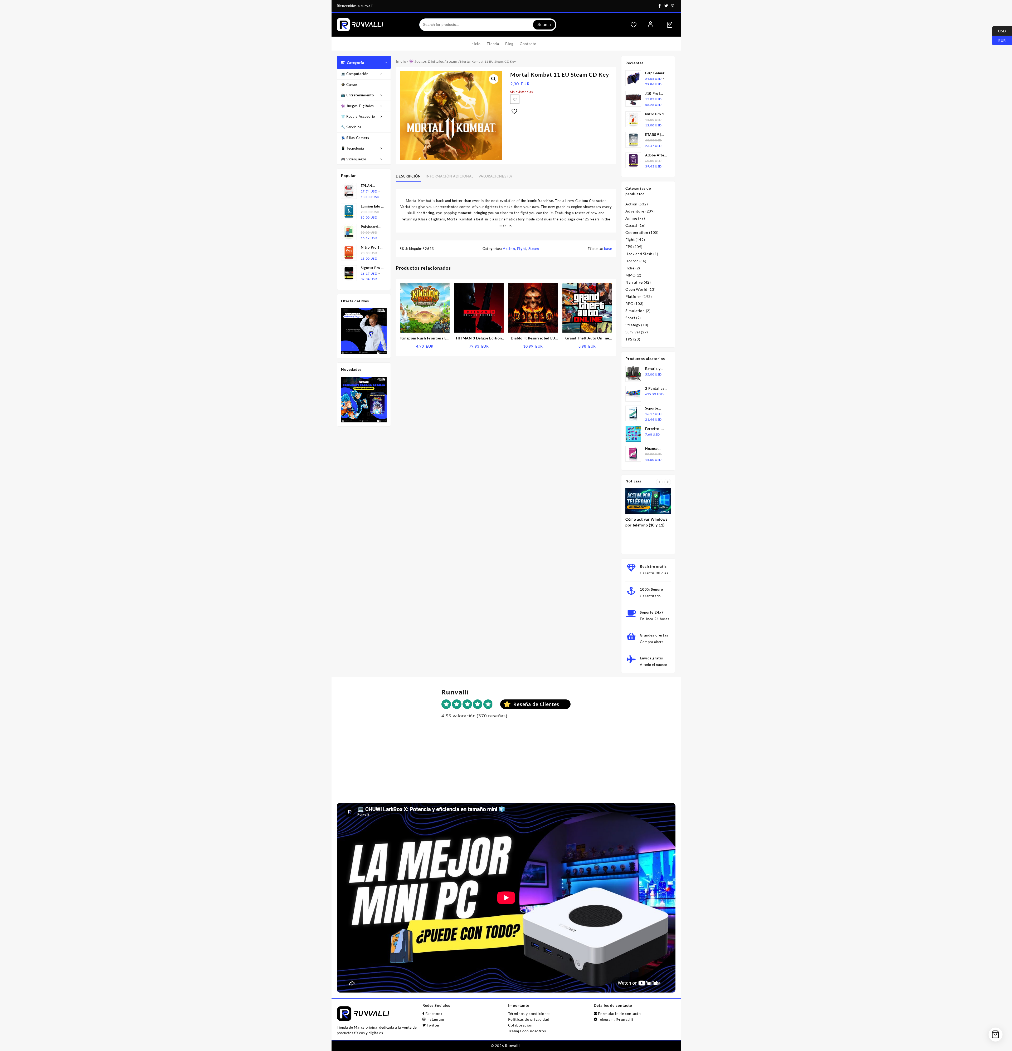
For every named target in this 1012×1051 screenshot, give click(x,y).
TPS (628, 339)
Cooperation (636, 232)
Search (544, 24)
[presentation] (659, 482)
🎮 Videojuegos (354, 159)
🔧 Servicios (351, 127)
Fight (522, 248)
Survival (632, 332)
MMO (630, 275)
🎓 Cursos (349, 84)
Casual (631, 225)
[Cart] (669, 25)
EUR (999, 40)
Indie (630, 268)
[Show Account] (650, 24)
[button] (493, 79)
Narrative (634, 282)
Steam (452, 61)
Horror (631, 261)
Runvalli (512, 1045)
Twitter (433, 1025)
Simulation (635, 310)
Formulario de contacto (619, 1013)
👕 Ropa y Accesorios (359, 116)
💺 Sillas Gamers (355, 138)
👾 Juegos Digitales (357, 106)
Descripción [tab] (408, 176)
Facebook (434, 1013)
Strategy (632, 325)
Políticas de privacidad (528, 1019)
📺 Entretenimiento (357, 95)
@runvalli (624, 1019)
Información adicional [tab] (450, 176)
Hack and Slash (639, 253)
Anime (631, 218)
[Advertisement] (506, 766)
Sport (630, 317)
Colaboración (520, 1025)
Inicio (401, 61)
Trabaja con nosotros (527, 1031)
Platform (633, 296)
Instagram (435, 1019)
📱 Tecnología (352, 148)
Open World (636, 289)
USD (999, 30)
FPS (628, 246)
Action (509, 248)
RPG (629, 303)
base (608, 248)
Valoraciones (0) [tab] (495, 176)
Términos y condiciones (529, 1013)
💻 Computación (354, 74)
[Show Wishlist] (636, 24)
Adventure (634, 211)
